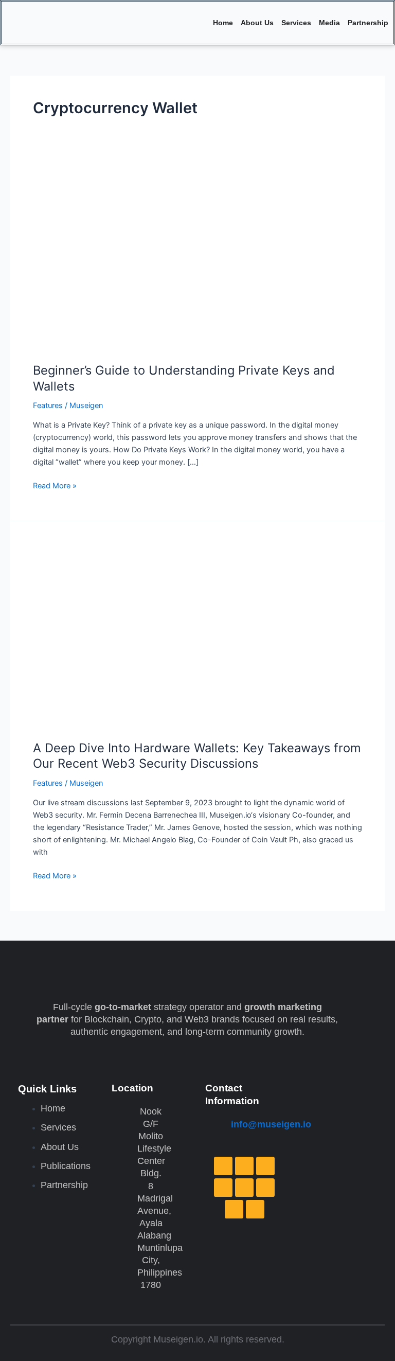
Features (48, 405)
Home (223, 23)
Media (329, 23)
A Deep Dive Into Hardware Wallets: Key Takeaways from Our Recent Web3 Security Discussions (197, 755)
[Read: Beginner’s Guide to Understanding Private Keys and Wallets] (197, 258)
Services (296, 23)
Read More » (55, 485)
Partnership (368, 23)
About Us (257, 23)
